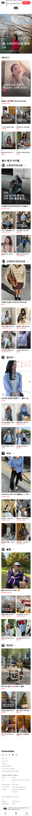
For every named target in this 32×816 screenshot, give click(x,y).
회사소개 (4, 758)
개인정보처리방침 (6, 766)
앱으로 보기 (26, 2)
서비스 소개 (5, 761)
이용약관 (4, 763)
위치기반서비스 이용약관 (8, 768)
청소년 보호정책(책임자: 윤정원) (10, 771)
